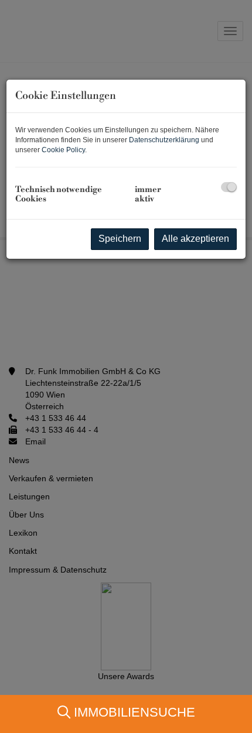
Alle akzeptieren (195, 239)
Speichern (119, 239)
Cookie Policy (63, 150)
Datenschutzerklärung (164, 140)
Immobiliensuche (132, 712)
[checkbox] (229, 187)
